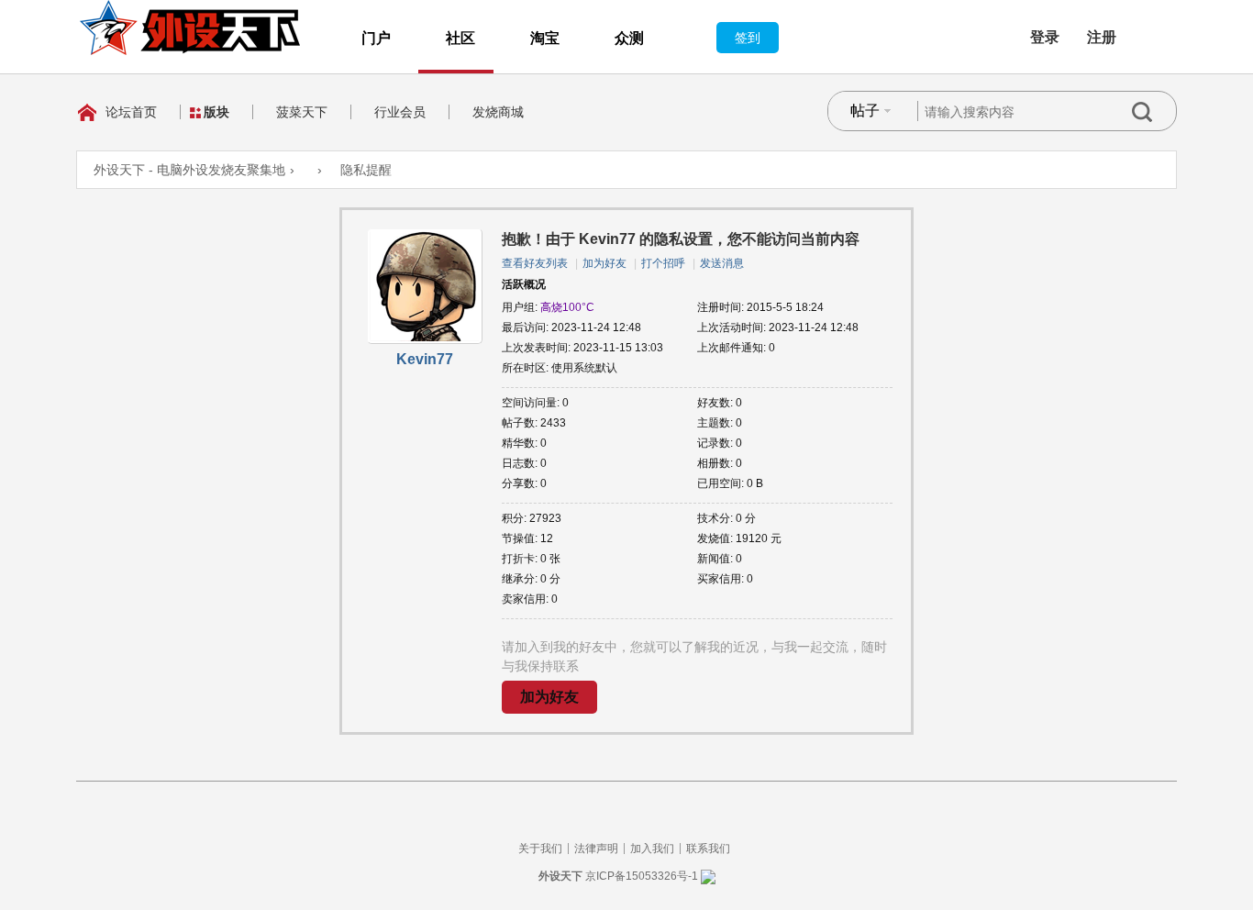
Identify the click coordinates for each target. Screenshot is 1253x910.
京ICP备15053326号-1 (641, 876)
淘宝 (545, 38)
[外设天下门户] (190, 27)
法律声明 (596, 848)
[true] (1154, 112)
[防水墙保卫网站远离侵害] (708, 876)
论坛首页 (131, 112)
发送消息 (722, 263)
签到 (747, 37)
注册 (1101, 37)
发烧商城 (498, 112)
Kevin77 (424, 359)
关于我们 (540, 848)
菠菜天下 (301, 112)
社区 (460, 38)
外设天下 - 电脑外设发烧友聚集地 (189, 169)
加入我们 (652, 848)
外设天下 (560, 876)
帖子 (865, 110)
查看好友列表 (535, 263)
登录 (1044, 37)
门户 (376, 38)
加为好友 (604, 263)
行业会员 (400, 112)
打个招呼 (663, 263)
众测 (629, 38)
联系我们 (708, 848)
